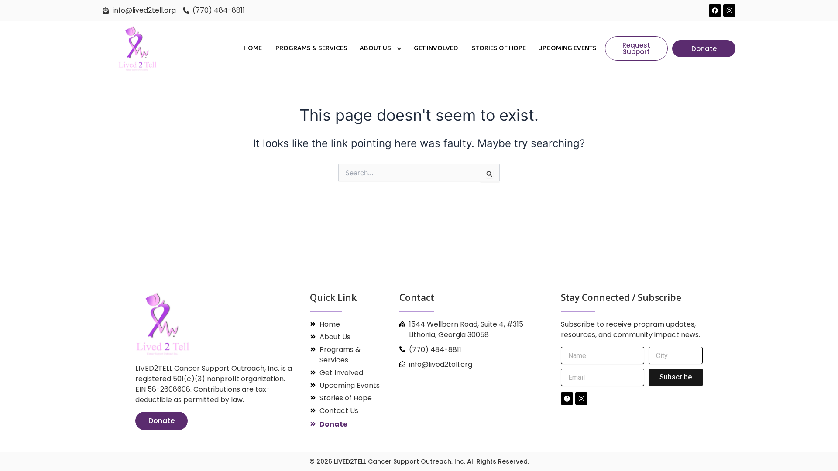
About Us (376, 48)
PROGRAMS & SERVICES (311, 48)
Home (253, 48)
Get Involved (437, 48)
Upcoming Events (567, 48)
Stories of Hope (499, 48)
